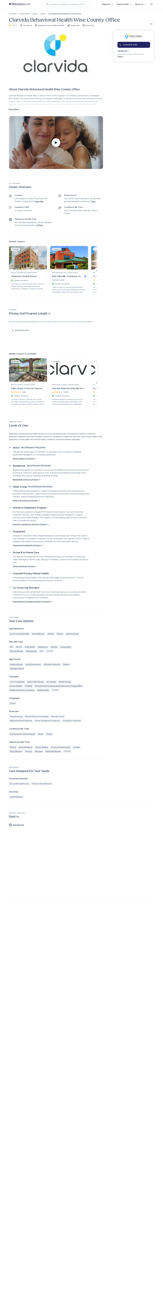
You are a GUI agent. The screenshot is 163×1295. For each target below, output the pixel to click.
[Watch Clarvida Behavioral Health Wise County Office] (56, 142)
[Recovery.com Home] (20, 4)
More (93, 201)
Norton (42, 14)
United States (24, 14)
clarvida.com (122, 51)
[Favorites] (151, 4)
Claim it (120, 57)
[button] (133, 45)
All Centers (13, 14)
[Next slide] (96, 270)
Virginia (34, 14)
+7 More (39, 225)
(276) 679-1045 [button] (22, 330)
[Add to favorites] (151, 24)
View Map (39, 201)
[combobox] (66, 4)
